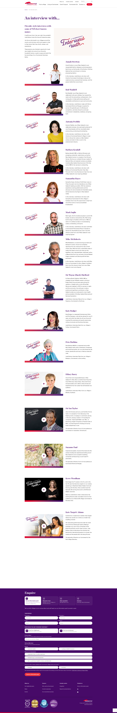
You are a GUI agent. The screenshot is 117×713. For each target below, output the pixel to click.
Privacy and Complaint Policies (86, 703)
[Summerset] (87, 701)
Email (26, 620)
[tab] (33, 600)
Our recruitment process (48, 691)
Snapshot (62, 686)
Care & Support (64, 4)
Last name (61, 615)
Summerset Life (73, 4)
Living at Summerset (52, 4)
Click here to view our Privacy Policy (80, 670)
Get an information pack (82, 686)
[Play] (44, 74)
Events (26, 691)
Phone (61, 620)
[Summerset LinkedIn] (77, 689)
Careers (77, 1)
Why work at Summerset (48, 686)
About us (62, 1)
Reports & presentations (65, 689)
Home (26, 9)
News (26, 689)
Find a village (42, 4)
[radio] (41, 631)
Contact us (82, 4)
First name (27, 615)
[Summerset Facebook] (77, 692)
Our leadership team (29, 686)
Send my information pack (32, 674)
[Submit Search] (91, 1)
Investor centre (69, 1)
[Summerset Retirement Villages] (31, 3)
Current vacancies (46, 689)
